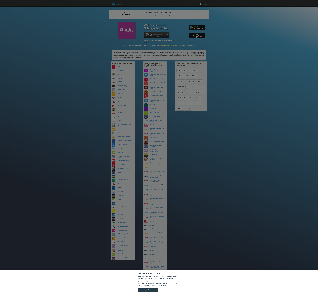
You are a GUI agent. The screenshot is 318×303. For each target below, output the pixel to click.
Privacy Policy (169, 278)
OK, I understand (148, 290)
